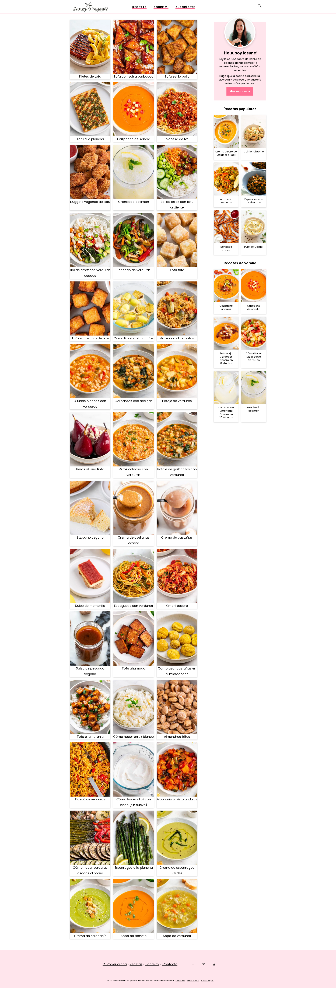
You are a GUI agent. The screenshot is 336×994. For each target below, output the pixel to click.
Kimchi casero (177, 606)
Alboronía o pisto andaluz (177, 799)
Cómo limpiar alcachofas (134, 338)
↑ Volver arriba (115, 964)
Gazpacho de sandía (133, 139)
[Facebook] (193, 964)
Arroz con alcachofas (177, 338)
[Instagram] (214, 964)
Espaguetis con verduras (133, 606)
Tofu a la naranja (90, 736)
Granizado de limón (133, 202)
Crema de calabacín (90, 936)
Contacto (169, 964)
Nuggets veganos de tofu (90, 202)
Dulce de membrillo (90, 606)
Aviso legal (207, 980)
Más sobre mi (238, 91)
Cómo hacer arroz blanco (133, 736)
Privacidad (193, 980)
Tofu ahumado (133, 668)
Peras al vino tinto (90, 469)
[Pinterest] (203, 964)
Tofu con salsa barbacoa (133, 76)
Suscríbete (185, 7)
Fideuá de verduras (90, 799)
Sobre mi (161, 7)
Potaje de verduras (177, 401)
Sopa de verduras (177, 936)
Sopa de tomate (133, 936)
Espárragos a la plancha (133, 867)
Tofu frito (177, 270)
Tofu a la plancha (90, 139)
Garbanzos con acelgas (133, 401)
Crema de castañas (177, 537)
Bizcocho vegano (90, 537)
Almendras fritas (177, 736)
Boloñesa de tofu (177, 139)
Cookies (180, 980)
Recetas (139, 7)
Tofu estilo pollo (177, 76)
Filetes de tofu (90, 76)
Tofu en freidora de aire (90, 338)
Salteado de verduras (133, 270)
